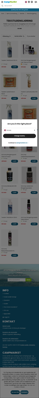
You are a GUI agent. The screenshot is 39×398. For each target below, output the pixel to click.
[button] (28, 2)
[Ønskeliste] (31, 2)
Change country (19, 136)
